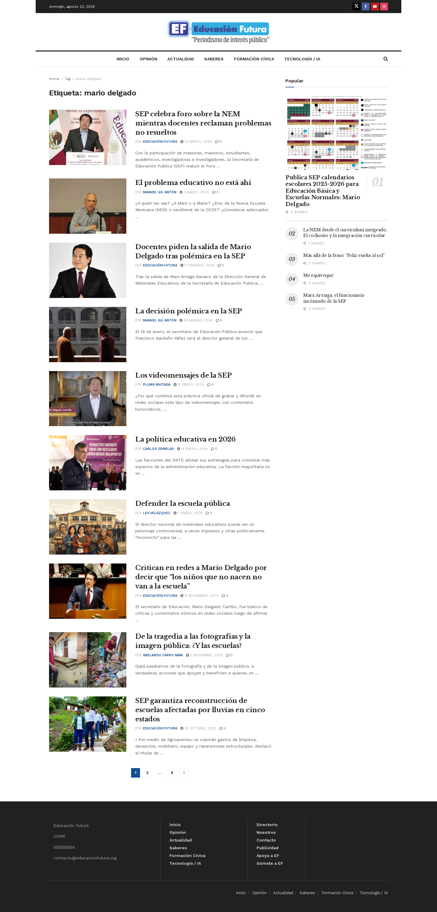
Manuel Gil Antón (159, 192)
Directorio (267, 824)
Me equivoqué (318, 275)
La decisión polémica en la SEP (188, 311)
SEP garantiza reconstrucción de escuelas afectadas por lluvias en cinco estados (200, 710)
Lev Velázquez (156, 513)
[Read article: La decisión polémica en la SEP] (87, 334)
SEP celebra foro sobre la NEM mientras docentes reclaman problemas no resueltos (203, 123)
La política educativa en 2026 (185, 439)
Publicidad (268, 847)
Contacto (266, 840)
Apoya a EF (268, 855)
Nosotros (266, 832)
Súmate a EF (270, 863)
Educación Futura (160, 142)
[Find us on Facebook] (366, 6)
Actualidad (180, 58)
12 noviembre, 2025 (200, 596)
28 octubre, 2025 (199, 728)
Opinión (148, 58)
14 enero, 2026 (194, 449)
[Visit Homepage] (218, 32)
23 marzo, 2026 (197, 142)
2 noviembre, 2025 (206, 655)
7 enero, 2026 (189, 513)
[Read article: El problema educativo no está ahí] (87, 206)
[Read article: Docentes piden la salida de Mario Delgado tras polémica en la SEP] (87, 270)
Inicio (123, 58)
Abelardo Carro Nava (163, 655)
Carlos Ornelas (158, 449)
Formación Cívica (254, 58)
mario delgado (89, 79)
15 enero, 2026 (190, 385)
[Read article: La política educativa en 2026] (87, 462)
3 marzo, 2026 (195, 192)
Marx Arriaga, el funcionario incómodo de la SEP (333, 298)
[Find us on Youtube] (375, 6)
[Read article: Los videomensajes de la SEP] (87, 398)
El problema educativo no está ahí (193, 183)
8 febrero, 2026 (197, 320)
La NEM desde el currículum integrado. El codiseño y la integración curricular (345, 232)
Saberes (214, 58)
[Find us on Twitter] (356, 6)
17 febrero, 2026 (198, 265)
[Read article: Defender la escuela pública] (87, 527)
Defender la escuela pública (182, 504)
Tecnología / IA (302, 58)
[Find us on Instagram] (384, 6)
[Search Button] (385, 58)
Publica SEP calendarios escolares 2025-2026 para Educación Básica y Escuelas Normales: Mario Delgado (322, 191)
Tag (67, 79)
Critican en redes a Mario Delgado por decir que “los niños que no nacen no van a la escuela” (201, 577)
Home (54, 79)
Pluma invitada (156, 385)
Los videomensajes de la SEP (183, 375)
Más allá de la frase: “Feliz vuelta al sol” (344, 255)
